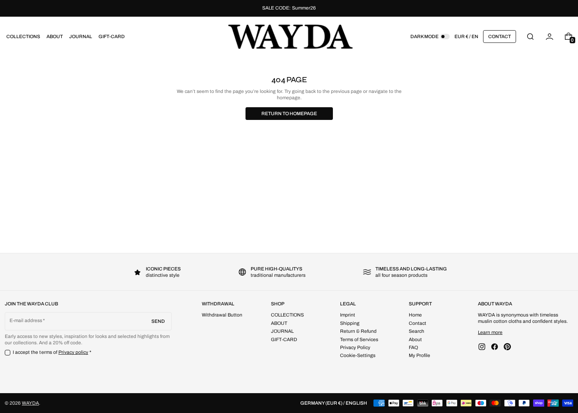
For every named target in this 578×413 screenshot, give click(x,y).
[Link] (289, 8)
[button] (530, 36)
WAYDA (30, 403)
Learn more (490, 332)
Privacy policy (73, 352)
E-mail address (26, 320)
